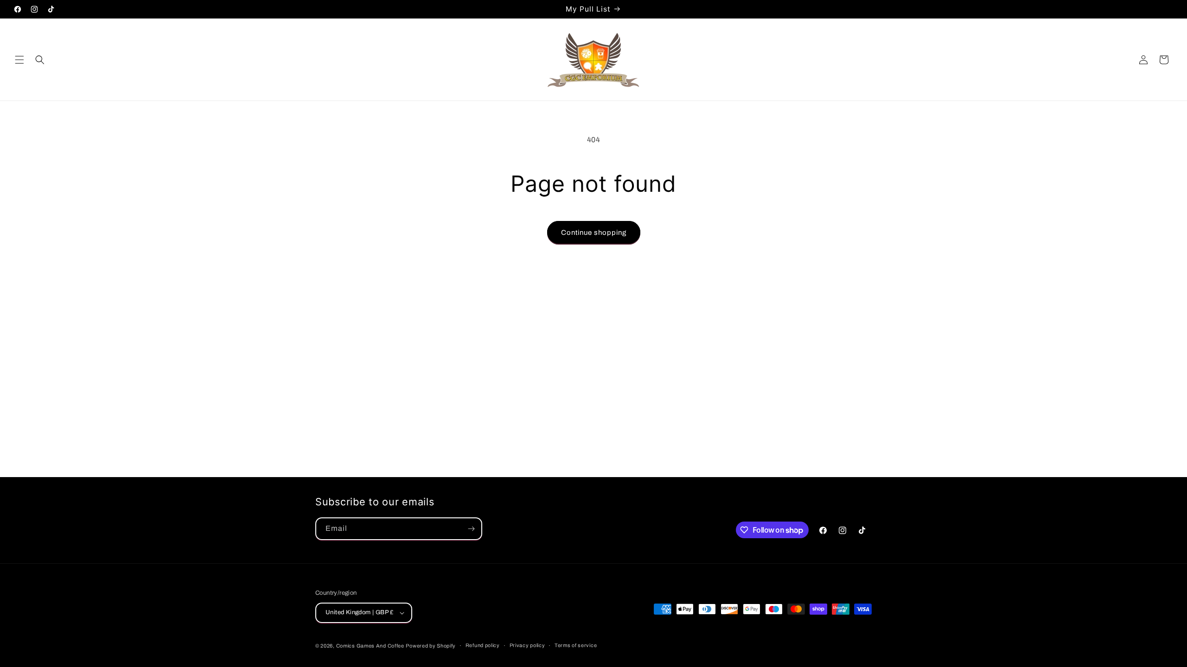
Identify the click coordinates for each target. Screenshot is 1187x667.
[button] (19, 60)
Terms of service (576, 645)
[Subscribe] (471, 528)
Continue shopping (593, 232)
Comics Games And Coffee (370, 645)
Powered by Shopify (431, 645)
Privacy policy (527, 645)
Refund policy (483, 645)
